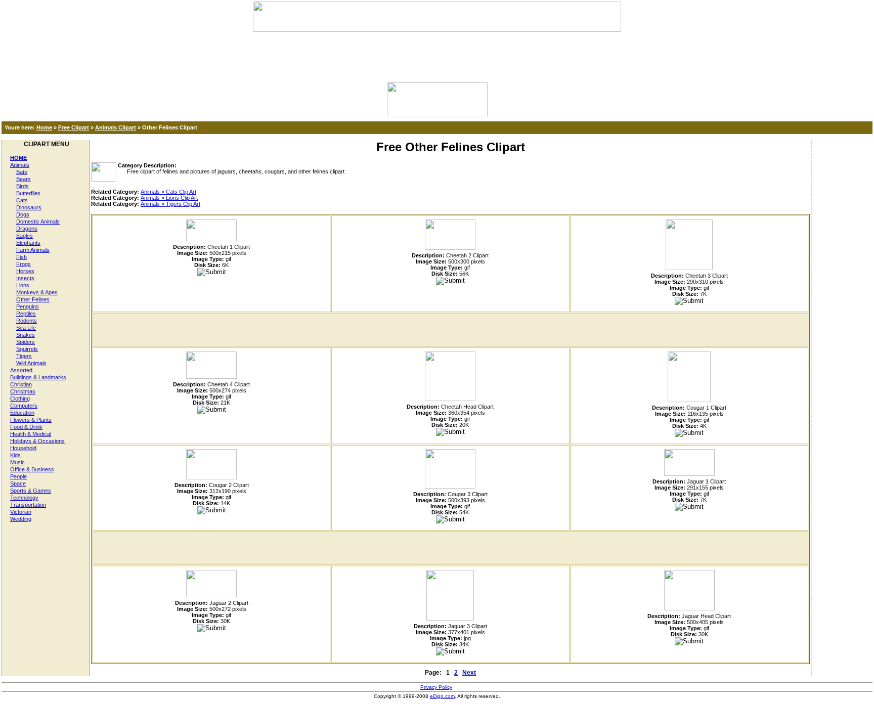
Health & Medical (30, 434)
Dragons (26, 229)
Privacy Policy (436, 687)
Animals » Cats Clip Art (168, 192)
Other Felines (33, 299)
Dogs (22, 214)
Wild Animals (31, 363)
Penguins (27, 306)
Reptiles (26, 314)
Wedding (20, 519)
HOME (18, 158)
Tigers (24, 356)
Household (23, 448)
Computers (23, 406)
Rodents (26, 321)
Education (22, 413)
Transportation (28, 505)
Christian (21, 384)
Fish (21, 257)
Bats (21, 172)
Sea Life (26, 328)
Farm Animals (33, 250)
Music (17, 462)
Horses (25, 271)
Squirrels (27, 349)
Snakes (25, 335)
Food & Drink (26, 427)
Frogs (23, 264)
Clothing (20, 398)
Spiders (25, 342)
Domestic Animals (38, 221)
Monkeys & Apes (37, 292)
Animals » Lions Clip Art (169, 198)
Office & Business (32, 469)
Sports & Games (30, 491)
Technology (24, 498)
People (18, 476)
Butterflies (28, 193)
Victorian (20, 512)
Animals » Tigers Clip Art (170, 204)
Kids (15, 455)
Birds (22, 186)
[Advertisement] (437, 54)
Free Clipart (73, 127)
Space (18, 483)
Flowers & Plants (31, 420)
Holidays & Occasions (37, 441)
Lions (22, 285)
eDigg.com (442, 696)
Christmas (22, 391)
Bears (23, 179)
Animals (19, 165)
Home (44, 127)
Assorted (21, 370)
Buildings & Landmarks (38, 377)
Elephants (28, 243)
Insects (25, 278)
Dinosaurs (28, 207)
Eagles (24, 236)
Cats (22, 200)
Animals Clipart (115, 127)
